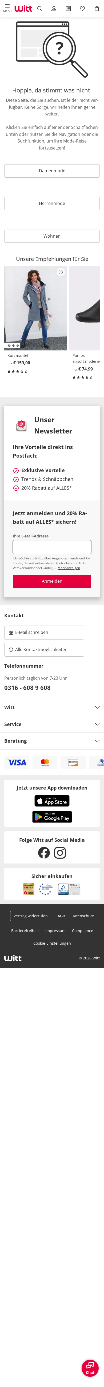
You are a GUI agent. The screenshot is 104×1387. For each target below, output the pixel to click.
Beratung (15, 741)
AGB (61, 915)
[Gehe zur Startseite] (23, 8)
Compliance (82, 930)
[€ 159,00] (35, 308)
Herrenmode (52, 203)
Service (13, 724)
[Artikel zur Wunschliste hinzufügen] (61, 272)
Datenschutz (82, 915)
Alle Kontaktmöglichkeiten (41, 649)
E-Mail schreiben (28, 633)
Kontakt (14, 615)
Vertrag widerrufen (31, 915)
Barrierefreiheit (25, 930)
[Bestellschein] (68, 8)
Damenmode (52, 171)
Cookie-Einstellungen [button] (52, 943)
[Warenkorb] (97, 8)
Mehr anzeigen (69, 568)
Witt (9, 707)
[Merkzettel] (82, 8)
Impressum (55, 930)
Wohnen (52, 236)
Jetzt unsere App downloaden (52, 787)
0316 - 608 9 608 (27, 687)
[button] (7, 8)
